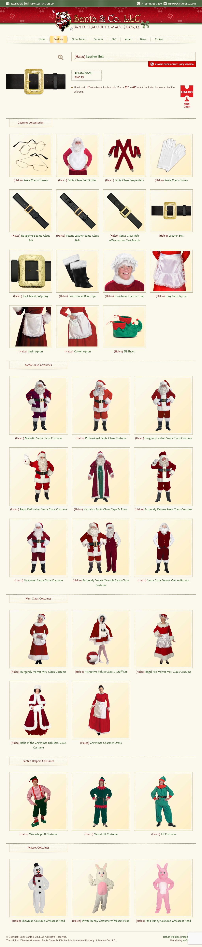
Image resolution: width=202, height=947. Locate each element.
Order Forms (78, 39)
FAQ (114, 39)
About (128, 39)
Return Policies (171, 936)
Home (42, 39)
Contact (159, 39)
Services (98, 39)
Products (58, 39)
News (143, 39)
